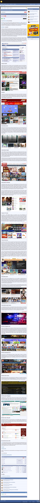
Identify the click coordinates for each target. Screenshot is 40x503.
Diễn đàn (5, 4)
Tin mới (7, 4)
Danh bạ (15, 4)
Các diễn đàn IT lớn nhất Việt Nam (7, 484)
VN (5, 500)
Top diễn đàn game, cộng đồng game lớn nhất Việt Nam (10, 489)
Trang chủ (2, 4)
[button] (16, 4)
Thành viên (11, 4)
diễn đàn (25, 22)
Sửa (26, 492)
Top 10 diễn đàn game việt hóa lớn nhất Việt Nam (9, 487)
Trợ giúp (37, 500)
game (19, 22)
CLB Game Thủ (3, 448)
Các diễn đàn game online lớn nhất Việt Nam (9, 482)
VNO (2, 442)
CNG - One (2, 500)
